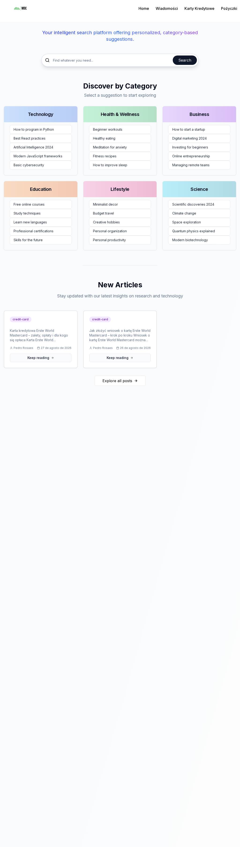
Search (184, 60)
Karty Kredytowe (199, 8)
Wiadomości (167, 8)
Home (144, 8)
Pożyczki (229, 8)
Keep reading (38, 358)
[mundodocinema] (20, 8)
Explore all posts (117, 380)
